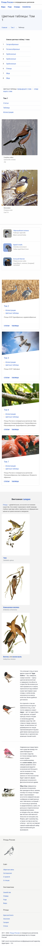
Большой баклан (19, 259)
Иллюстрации (8, 112)
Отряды (17, 7)
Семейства (26, 7)
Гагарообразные (12, 44)
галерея (26, 499)
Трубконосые (11, 54)
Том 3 (6, 358)
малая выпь (17, 657)
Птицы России (7, 2)
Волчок (6, 657)
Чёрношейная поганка (21, 230)
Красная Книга (8, 915)
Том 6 (6, 410)
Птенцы (9, 68)
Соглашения (7, 873)
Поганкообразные (13, 49)
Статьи (6, 103)
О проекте (6, 877)
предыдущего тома (24, 89)
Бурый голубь (17, 244)
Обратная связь (8, 869)
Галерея (6, 922)
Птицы (5, 505)
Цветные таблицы (12, 313)
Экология (6, 919)
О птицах (6, 880)
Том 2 (6, 306)
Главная (4, 27)
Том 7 (6, 462)
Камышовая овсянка (11, 607)
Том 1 (13, 27)
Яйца (8, 73)
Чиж (5, 558)
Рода (10, 7)
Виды (3, 7)
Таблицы (6, 108)
